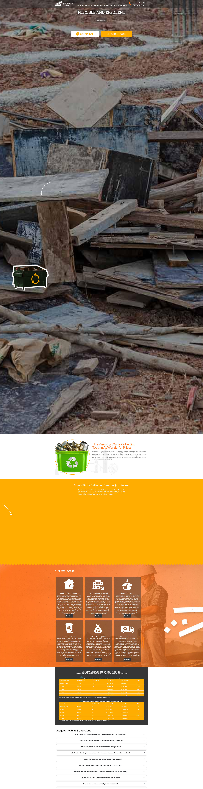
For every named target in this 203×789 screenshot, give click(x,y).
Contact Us (113, 5)
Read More (69, 616)
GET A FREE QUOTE (116, 34)
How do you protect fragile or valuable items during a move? (100, 747)
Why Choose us (87, 5)
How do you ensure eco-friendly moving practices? (100, 784)
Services (96, 5)
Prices (120, 5)
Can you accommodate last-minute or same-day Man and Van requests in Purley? (100, 771)
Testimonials (104, 5)
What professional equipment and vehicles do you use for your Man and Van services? (100, 753)
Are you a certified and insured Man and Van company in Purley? (101, 740)
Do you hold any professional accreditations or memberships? (100, 765)
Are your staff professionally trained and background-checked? (100, 759)
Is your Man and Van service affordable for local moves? (101, 777)
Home (79, 5)
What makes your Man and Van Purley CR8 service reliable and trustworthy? (100, 734)
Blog (125, 5)
